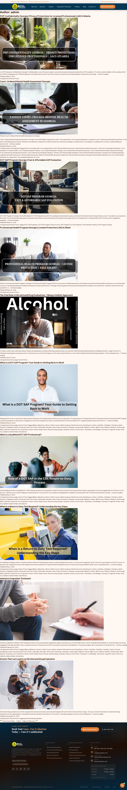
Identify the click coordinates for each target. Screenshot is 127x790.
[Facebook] (13, 768)
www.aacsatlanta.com (100, 761)
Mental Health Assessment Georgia (80, 155)
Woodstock (23, 432)
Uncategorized (15, 148)
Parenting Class (73, 750)
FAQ (114, 787)
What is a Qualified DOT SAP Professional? (21, 434)
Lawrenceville (79, 427)
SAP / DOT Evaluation (53, 755)
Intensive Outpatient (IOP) (76, 760)
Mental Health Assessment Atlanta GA (56, 155)
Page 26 (25, 721)
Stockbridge (97, 429)
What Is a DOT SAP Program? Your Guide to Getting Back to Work (32, 362)
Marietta (107, 427)
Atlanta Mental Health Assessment (86, 148)
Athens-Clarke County (52, 425)
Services (42, 6)
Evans (35, 427)
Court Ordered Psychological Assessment (13, 153)
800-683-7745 (108, 729)
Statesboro (88, 429)
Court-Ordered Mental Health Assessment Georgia (25, 81)
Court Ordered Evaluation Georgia (51, 150)
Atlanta (62, 425)
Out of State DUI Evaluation (54, 750)
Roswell (50, 429)
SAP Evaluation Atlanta (90, 225)
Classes (51, 6)
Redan (40, 429)
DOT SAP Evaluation (31, 225)
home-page (14, 360)
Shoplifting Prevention (75, 752)
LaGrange (71, 427)
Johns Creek (56, 427)
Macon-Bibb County (97, 427)
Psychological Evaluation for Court (28, 157)
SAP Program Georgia (105, 225)
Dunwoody (22, 427)
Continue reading (102, 74)
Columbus (114, 425)
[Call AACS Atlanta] (122, 785)
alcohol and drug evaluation (33, 718)
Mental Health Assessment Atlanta (33, 155)
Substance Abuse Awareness (77, 755)
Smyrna (72, 429)
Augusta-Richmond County (74, 425)
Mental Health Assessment (54, 758)
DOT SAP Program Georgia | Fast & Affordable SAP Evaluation (30, 160)
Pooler (36, 429)
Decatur (2, 427)
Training (77, 6)
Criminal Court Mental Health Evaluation (66, 153)
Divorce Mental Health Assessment (90, 153)
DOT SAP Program (44, 225)
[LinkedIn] (20, 768)
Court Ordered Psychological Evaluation (40, 153)
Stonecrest (105, 429)
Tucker (118, 429)
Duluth (16, 427)
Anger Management (74, 747)
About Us (34, 6)
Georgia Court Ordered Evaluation (113, 153)
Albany (35, 425)
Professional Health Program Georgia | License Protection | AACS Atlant (35, 227)
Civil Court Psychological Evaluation (109, 148)
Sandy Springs (58, 429)
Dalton (120, 425)
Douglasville (9, 427)
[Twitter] (17, 768)
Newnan (7, 429)
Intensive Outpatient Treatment (15, 578)
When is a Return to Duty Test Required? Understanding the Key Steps (34, 506)
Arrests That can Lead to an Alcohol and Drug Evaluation (27, 659)
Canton (94, 425)
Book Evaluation (108, 6)
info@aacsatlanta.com (109, 1)
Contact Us (91, 6)
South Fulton (80, 429)
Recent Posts (14, 78)
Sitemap (107, 787)
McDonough (121, 427)
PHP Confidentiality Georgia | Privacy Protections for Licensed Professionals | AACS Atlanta (45, 16)
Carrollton (100, 425)
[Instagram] (24, 768)
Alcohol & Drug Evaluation (54, 747)
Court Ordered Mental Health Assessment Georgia (107, 150)
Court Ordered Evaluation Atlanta (29, 150)
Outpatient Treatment (64, 6)
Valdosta (6, 432)
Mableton (87, 427)
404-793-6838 (108, 748)
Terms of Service (96, 787)
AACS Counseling (30, 148)
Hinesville (48, 427)
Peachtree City (15, 429)
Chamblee (107, 425)
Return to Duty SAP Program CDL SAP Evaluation (66, 225)
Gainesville (41, 427)
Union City (119, 654)
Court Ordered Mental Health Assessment (76, 150)
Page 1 (13, 721)
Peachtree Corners (27, 429)
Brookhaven (87, 425)
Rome (45, 429)
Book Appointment (91, 729)
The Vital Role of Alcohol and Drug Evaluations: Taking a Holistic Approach (36, 295)
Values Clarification (74, 758)
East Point (29, 427)
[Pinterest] (28, 768)
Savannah (66, 429)
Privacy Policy (84, 787)
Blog (84, 6)
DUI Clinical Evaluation (53, 752)
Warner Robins (14, 432)
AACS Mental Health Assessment (64, 148)
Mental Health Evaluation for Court (103, 155)
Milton (2, 429)
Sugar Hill (112, 429)
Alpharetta (41, 425)
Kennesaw (63, 427)
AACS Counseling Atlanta (45, 148)
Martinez (113, 427)
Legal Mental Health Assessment (10, 155)
